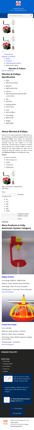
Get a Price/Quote (8, 71)
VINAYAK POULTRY (19, 9)
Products (9, 61)
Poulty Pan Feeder (9, 324)
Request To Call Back (8, 56)
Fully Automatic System (13, 63)
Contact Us (6, 369)
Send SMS (18, 413)
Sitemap (5, 371)
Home (8, 59)
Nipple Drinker (8, 277)
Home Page (6, 361)
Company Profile (7, 364)
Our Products (7, 366)
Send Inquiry (8, 54)
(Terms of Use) (14, 422)
